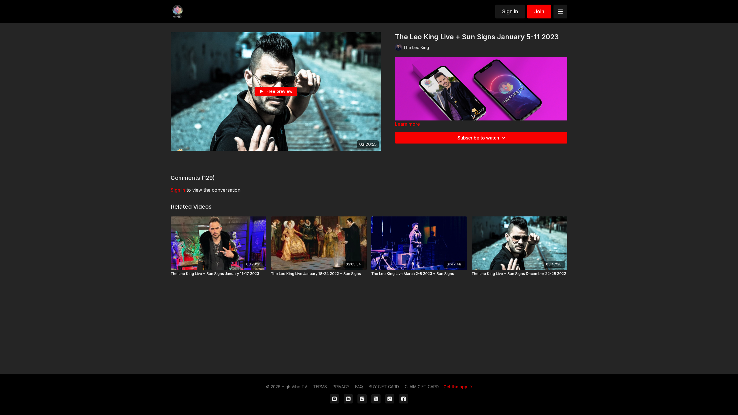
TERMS (320, 386)
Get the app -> (457, 386)
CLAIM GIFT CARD (422, 386)
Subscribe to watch (478, 138)
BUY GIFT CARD (384, 386)
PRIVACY (341, 386)
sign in (178, 190)
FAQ (359, 386)
